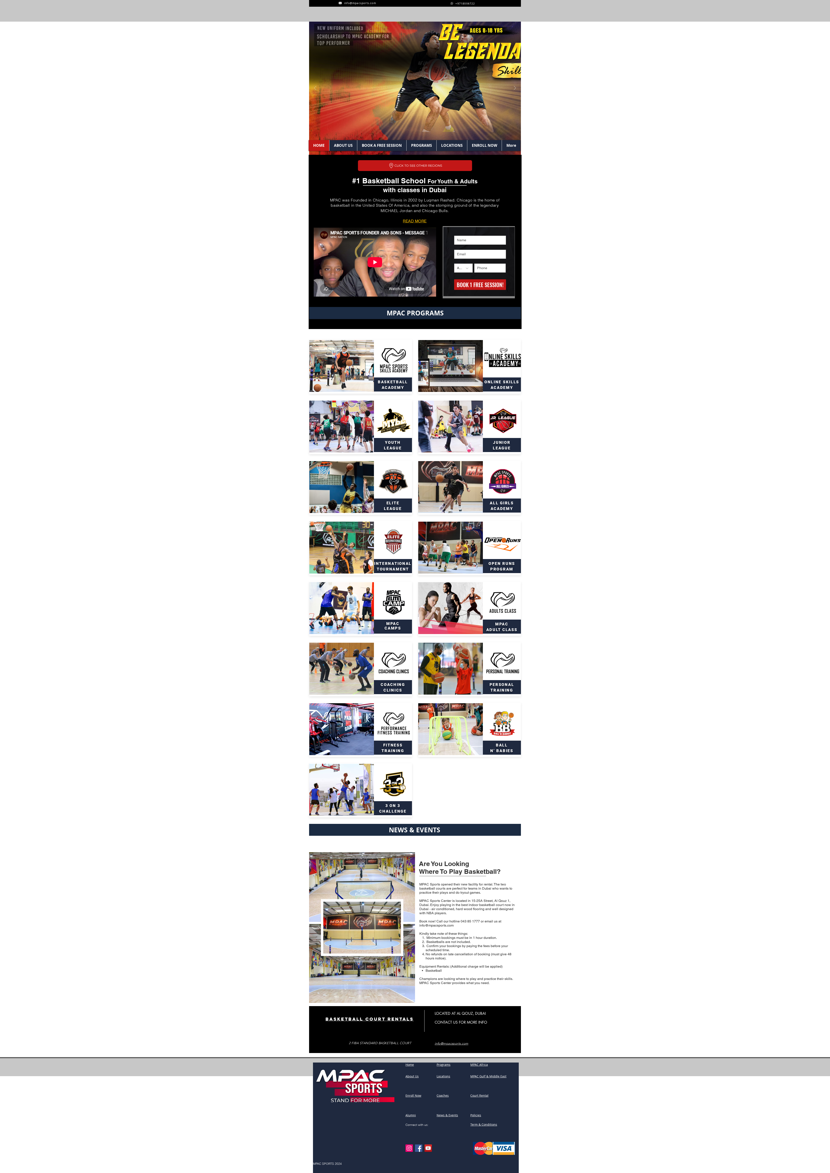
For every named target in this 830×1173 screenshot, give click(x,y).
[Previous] (315, 88)
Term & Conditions (483, 1124)
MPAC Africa (479, 1065)
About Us (412, 1076)
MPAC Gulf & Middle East (488, 1076)
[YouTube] (428, 1148)
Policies (475, 1115)
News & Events (447, 1115)
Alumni (410, 1115)
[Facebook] (418, 1148)
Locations (443, 1076)
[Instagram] (409, 1148)
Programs (443, 1065)
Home (409, 1065)
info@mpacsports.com (436, 925)
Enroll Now (413, 1095)
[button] (415, 165)
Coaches (443, 1095)
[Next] (515, 88)
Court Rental (479, 1095)
